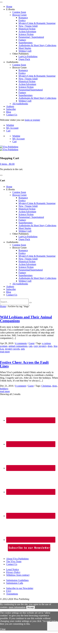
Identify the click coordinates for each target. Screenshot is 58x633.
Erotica (22, 20)
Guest (31, 343)
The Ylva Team (13, 561)
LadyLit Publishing (28, 56)
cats (30, 346)
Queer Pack (24, 59)
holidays (4, 388)
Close (3, 629)
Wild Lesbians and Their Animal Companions (26, 319)
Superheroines (25, 42)
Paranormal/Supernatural (31, 89)
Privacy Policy (13, 572)
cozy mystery (40, 346)
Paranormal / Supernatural (31, 37)
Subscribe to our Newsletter (19, 588)
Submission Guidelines (17, 580)
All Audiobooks (20, 103)
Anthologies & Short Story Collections (37, 45)
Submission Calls (14, 583)
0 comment (20, 386)
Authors (10, 106)
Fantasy (22, 40)
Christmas (46, 386)
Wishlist (10, 125)
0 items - (7, 164)
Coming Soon (19, 12)
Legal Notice (12, 569)
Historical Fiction (27, 28)
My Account (12, 128)
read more (5, 351)
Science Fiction (26, 34)
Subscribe (11, 109)
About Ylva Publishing (17, 558)
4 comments (21, 343)
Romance (23, 17)
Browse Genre (19, 15)
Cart (8, 130)
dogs (50, 346)
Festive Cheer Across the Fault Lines (24, 364)
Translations (12, 593)
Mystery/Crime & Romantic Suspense (37, 23)
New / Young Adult (28, 26)
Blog (8, 112)
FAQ (8, 591)
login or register (32, 120)
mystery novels (12, 349)
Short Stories (25, 48)
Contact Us (11, 114)
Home (9, 6)
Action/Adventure (27, 31)
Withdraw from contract (17, 575)
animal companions (18, 346)
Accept (30, 607)
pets (23, 349)
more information (17, 607)
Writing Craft (25, 51)
